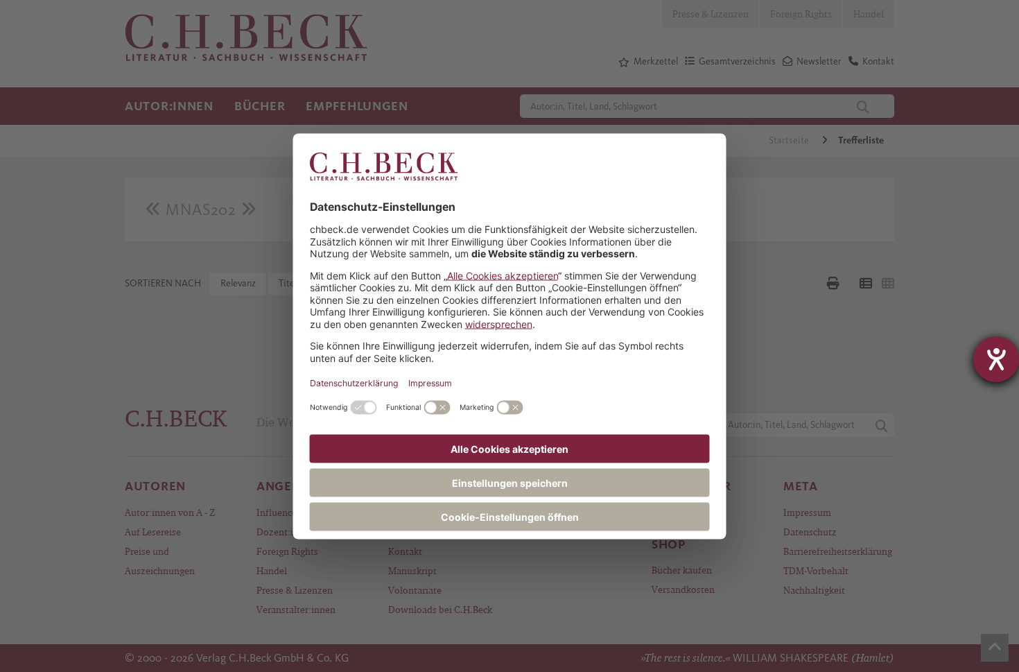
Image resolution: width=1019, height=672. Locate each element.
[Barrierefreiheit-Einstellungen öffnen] (996, 359)
